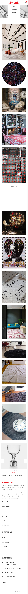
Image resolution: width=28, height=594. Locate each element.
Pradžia (14, 6)
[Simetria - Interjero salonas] (14, 2)
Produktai (14, 9)
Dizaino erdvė (5, 542)
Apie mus (4, 512)
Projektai (4, 551)
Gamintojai (4, 546)
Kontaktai (4, 516)
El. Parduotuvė (5, 525)
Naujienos (4, 520)
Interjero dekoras (14, 13)
